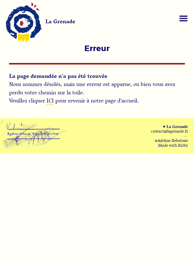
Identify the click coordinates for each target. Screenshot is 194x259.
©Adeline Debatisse (171, 140)
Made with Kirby (173, 145)
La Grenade (60, 21)
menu (183, 18)
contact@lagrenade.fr (169, 131)
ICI (50, 100)
